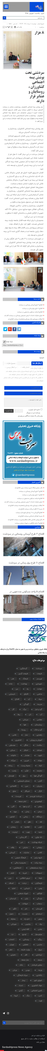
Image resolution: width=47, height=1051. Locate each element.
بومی (40, 888)
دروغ (40, 949)
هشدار (27, 755)
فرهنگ (25, 678)
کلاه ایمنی (25, 929)
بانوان (17, 822)
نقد (41, 822)
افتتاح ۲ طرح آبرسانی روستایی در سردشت (31, 305)
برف (40, 924)
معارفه (13, 919)
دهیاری (13, 954)
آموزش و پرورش (36, 740)
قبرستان (39, 908)
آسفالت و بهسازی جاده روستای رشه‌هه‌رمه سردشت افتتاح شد (25, 319)
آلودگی (26, 704)
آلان (12, 806)
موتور (40, 919)
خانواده (13, 755)
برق (24, 776)
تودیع (24, 934)
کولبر (40, 827)
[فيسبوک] (14, 329)
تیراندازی (39, 954)
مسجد (40, 960)
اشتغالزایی (17, 868)
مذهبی (39, 694)
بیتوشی (39, 847)
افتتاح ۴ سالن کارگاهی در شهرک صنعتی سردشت (29, 523)
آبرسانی (12, 852)
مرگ (24, 709)
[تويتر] (5, 329)
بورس (28, 970)
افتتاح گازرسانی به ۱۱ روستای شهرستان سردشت (29, 513)
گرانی (40, 781)
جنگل (26, 745)
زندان (27, 811)
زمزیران (39, 786)
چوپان (12, 944)
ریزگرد (40, 939)
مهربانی (13, 924)
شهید (40, 755)
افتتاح (17, 699)
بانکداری (39, 975)
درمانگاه (39, 816)
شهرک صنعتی (23, 893)
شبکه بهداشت (37, 842)
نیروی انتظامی (25, 878)
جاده (10, 683)
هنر (12, 678)
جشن (40, 929)
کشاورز (12, 816)
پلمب (14, 770)
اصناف (11, 883)
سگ (28, 995)
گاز (13, 709)
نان (30, 714)
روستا (24, 730)
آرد (29, 699)
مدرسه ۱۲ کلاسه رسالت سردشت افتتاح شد (30, 509)
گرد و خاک (38, 730)
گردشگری (23, 668)
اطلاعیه (27, 827)
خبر (21, 842)
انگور (14, 908)
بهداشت (24, 683)
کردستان (13, 898)
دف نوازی (38, 837)
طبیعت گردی (23, 673)
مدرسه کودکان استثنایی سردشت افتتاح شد (30, 516)
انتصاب (11, 939)
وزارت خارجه (25, 949)
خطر (10, 949)
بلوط (40, 878)
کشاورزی (18, 740)
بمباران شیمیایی (24, 781)
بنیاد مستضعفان (36, 868)
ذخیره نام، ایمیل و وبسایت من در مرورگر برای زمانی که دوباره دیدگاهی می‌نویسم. (30, 412)
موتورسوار (38, 934)
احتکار (26, 750)
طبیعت (39, 673)
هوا (25, 724)
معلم (40, 806)
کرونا (16, 995)
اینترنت (14, 832)
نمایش (25, 847)
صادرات (26, 852)
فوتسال (11, 776)
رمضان (13, 827)
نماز (26, 735)
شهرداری (39, 683)
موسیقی (12, 745)
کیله (40, 765)
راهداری (39, 735)
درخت (24, 883)
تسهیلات (39, 873)
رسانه (10, 765)
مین (26, 786)
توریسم (39, 678)
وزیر (9, 878)
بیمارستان (38, 724)
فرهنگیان (38, 883)
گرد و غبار (38, 709)
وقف (12, 847)
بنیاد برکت (38, 862)
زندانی (26, 816)
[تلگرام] (19, 329)
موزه (15, 811)
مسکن (12, 750)
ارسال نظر (19, 411)
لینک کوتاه (9, 342)
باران (26, 898)
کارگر (40, 791)
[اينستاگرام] (8, 1013)
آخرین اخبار (36, 482)
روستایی (26, 939)
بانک (21, 965)
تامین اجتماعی (36, 990)
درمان (40, 811)
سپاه (40, 699)
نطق (29, 822)
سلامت (39, 745)
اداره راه (27, 919)
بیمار (23, 980)
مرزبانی (25, 719)
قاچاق (26, 694)
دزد (12, 934)
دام (26, 908)
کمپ (40, 995)
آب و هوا (26, 806)
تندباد (21, 985)
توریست (18, 796)
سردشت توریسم (36, 796)
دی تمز (33, 1035)
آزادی (21, 990)
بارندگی (39, 898)
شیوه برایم (38, 857)
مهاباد (40, 760)
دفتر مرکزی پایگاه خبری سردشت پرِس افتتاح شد (29, 488)
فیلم (12, 873)
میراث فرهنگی (22, 975)
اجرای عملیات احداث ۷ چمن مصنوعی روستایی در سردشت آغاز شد (23, 316)
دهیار (11, 914)
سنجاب (39, 903)
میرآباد (13, 760)
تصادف (39, 750)
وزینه (40, 970)
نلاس (14, 735)
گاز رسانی (23, 837)
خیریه (25, 873)
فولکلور (39, 893)
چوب (28, 832)
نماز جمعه (25, 960)
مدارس (39, 944)
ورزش (15, 970)
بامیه (40, 832)
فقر (26, 954)
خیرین (26, 760)
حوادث (39, 689)
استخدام (39, 914)
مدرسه (39, 704)
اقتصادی (13, 786)
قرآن (26, 770)
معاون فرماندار (37, 965)
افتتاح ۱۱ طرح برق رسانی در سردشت (32, 308)
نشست (24, 914)
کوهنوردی (38, 801)
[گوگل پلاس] (10, 329)
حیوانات (25, 903)
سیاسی (37, 527)
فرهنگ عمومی (20, 857)
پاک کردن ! (8, 411)
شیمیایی (12, 694)
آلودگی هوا (38, 776)
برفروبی (28, 924)
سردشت (39, 668)
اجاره (13, 888)
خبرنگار (27, 791)
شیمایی (27, 888)
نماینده (39, 770)
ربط (19, 714)
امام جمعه (22, 801)
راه (27, 689)
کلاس (40, 852)
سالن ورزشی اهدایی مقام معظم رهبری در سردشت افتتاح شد (25, 520)
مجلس (39, 719)
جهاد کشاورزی (37, 985)
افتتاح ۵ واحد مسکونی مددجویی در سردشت (30, 312)
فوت (40, 1000)
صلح (14, 791)
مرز (17, 689)
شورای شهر (38, 980)
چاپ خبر (19, 27)
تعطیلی (25, 944)
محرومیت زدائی (20, 862)
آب (41, 714)
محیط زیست (25, 765)
